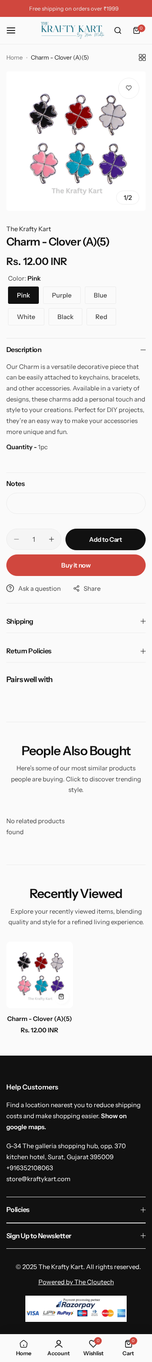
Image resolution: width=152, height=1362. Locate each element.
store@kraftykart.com (38, 1179)
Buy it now (75, 565)
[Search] (118, 30)
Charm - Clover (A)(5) (39, 1019)
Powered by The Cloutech (76, 1282)
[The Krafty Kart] (72, 30)
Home (14, 57)
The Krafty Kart (28, 229)
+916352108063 (29, 1168)
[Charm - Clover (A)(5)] (39, 975)
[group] (76, 141)
